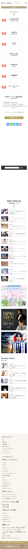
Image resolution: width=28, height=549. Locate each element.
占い (3, 477)
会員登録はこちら (12, 546)
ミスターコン (5, 482)
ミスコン (4, 467)
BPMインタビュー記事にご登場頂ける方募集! (13, 527)
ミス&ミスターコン (7, 484)
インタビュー (5, 471)
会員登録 (4, 444)
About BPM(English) (7, 456)
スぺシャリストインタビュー (9, 494)
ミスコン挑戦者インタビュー (9, 498)
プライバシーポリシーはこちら (14, 114)
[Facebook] (7, 124)
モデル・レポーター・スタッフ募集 (11, 529)
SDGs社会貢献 (6, 475)
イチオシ (4, 465)
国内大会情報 (5, 504)
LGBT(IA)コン (5, 486)
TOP (3, 440)
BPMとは (4, 442)
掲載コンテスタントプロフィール (10, 538)
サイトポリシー (6, 450)
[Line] (10, 124)
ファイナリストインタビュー (9, 496)
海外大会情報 (5, 507)
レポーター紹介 (6, 535)
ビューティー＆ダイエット (9, 473)
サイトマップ (5, 452)
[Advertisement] (14, 148)
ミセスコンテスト (6, 488)
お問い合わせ (5, 446)
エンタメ (4, 462)
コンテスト (5, 469)
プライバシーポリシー (7, 448)
